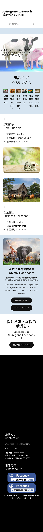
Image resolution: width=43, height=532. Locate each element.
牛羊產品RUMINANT (18, 102)
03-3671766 (15, 448)
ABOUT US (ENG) (21, 308)
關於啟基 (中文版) (21, 300)
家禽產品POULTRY (12, 102)
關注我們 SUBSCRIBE (21, 345)
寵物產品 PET (24, 99)
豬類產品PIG (6, 99)
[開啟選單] (21, 31)
